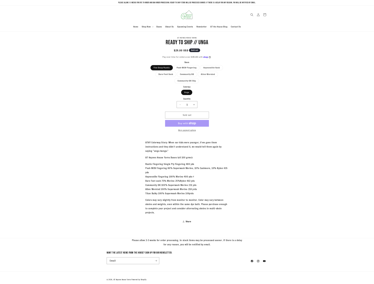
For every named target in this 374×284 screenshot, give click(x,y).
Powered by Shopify (139, 279)
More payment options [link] (187, 130)
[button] (147, 27)
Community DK (188, 75)
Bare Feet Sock (167, 75)
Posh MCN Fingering (188, 68)
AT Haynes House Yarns (122, 279)
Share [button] (188, 221)
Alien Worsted (209, 75)
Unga (188, 93)
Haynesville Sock (213, 68)
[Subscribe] (156, 260)
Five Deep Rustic (163, 68)
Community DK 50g (188, 81)
